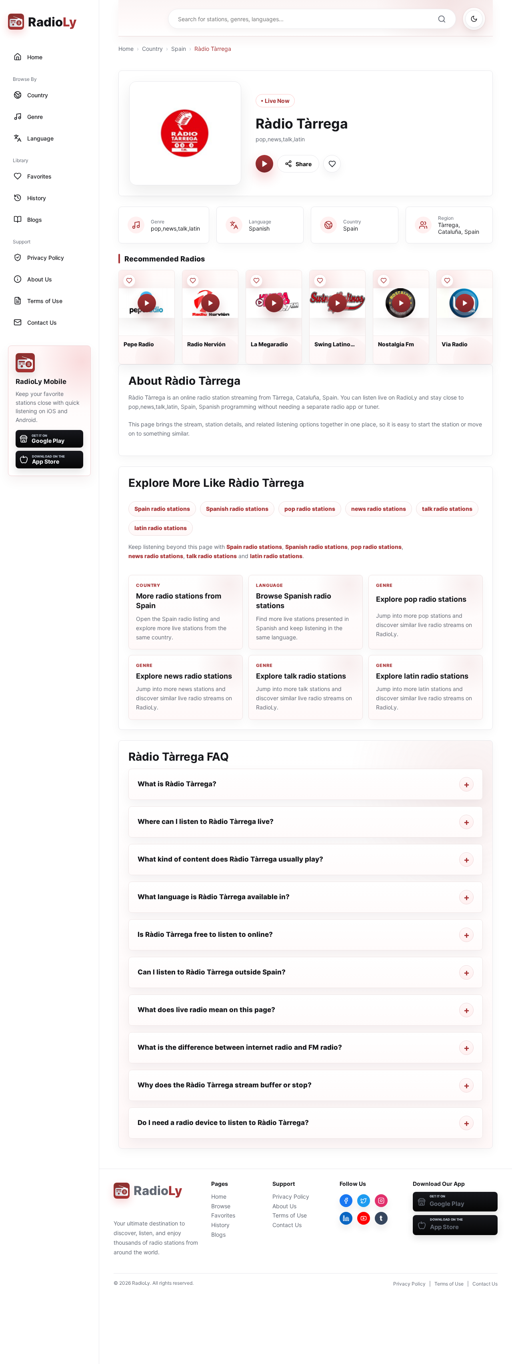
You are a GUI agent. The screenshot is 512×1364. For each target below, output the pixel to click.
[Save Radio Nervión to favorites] (192, 280)
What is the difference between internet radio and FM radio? (240, 1047)
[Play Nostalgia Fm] (401, 303)
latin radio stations (160, 527)
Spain (178, 48)
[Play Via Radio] (465, 303)
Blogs (218, 1234)
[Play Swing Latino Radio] (337, 303)
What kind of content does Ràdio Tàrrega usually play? (230, 859)
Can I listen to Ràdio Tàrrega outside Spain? (212, 972)
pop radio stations (309, 508)
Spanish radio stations (237, 508)
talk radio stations (447, 508)
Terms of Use (289, 1215)
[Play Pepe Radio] (147, 303)
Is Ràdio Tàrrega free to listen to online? (205, 934)
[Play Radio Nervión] (210, 303)
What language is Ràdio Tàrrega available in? (214, 897)
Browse (220, 1206)
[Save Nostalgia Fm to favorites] (383, 280)
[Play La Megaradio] (274, 303)
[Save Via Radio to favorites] (447, 280)
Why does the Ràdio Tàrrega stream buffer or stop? (225, 1085)
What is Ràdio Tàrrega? (177, 784)
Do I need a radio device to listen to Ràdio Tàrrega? (223, 1123)
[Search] (441, 19)
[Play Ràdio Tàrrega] (264, 164)
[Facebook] (346, 1200)
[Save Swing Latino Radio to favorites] (320, 280)
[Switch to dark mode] (474, 19)
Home (126, 48)
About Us (284, 1206)
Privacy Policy (290, 1196)
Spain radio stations (162, 508)
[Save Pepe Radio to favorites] (129, 280)
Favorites (223, 1215)
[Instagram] (381, 1200)
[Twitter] (363, 1200)
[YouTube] (363, 1218)
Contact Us (287, 1224)
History (220, 1224)
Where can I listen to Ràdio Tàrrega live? (206, 822)
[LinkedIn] (346, 1218)
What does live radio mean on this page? (206, 1010)
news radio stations (378, 508)
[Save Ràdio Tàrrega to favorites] (332, 164)
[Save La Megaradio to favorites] (256, 280)
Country (152, 48)
